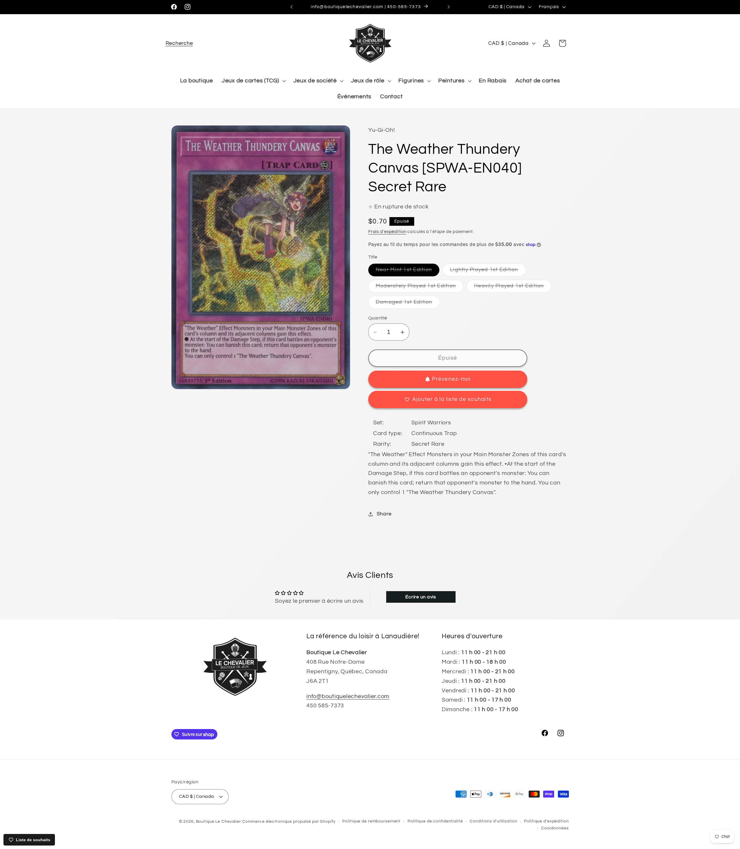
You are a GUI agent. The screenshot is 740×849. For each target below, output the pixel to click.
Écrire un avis (420, 597)
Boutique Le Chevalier (218, 822)
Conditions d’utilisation (493, 821)
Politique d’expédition (546, 821)
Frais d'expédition (387, 232)
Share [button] (384, 514)
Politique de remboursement (371, 821)
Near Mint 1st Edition (407, 272)
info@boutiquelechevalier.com (347, 696)
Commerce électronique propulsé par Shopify (289, 822)
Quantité (377, 318)
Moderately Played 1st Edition (419, 288)
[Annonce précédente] (291, 7)
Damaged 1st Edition (408, 304)
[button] (179, 43)
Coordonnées (555, 828)
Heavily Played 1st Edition (513, 288)
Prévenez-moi (451, 379)
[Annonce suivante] (448, 7)
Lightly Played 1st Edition (488, 272)
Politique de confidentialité (435, 821)
